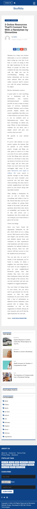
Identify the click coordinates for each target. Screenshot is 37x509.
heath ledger (20, 467)
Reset (13, 482)
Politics (7, 404)
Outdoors (14, 20)
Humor (6, 429)
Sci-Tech (7, 412)
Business (16, 337)
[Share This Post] (22, 48)
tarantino (31, 464)
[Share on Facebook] (14, 48)
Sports (6, 408)
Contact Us (8, 3)
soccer (11, 462)
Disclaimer (15, 454)
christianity (23, 462)
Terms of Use (21, 452)
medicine (31, 462)
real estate (5, 467)
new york (5, 462)
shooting (23, 464)
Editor (15, 37)
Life (15, 361)
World (6, 401)
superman (16, 464)
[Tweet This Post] (18, 48)
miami (17, 462)
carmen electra (6, 464)
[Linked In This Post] (25, 48)
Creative (7, 426)
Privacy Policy (5, 454)
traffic (13, 467)
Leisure (8, 20)
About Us (4, 452)
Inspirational (8, 437)
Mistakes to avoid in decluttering (23, 351)
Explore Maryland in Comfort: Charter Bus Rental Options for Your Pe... (22, 342)
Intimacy (7, 433)
